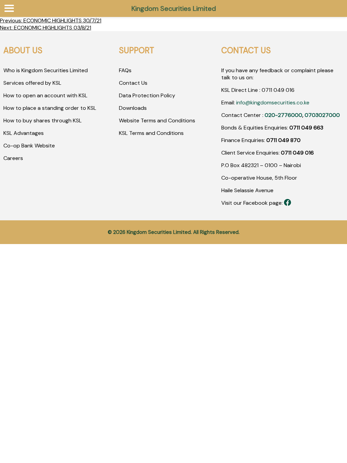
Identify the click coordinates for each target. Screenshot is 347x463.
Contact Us (133, 82)
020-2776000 (283, 115)
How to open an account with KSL (45, 95)
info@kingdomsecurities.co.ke (272, 102)
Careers (13, 158)
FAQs (125, 70)
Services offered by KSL (32, 82)
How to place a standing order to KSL (49, 108)
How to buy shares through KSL (42, 120)
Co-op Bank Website (29, 145)
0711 (267, 90)
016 (289, 90)
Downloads (133, 108)
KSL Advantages (23, 133)
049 (278, 90)
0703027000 (322, 115)
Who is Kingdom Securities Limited (45, 70)
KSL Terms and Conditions (151, 133)
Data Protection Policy (147, 95)
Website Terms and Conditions (157, 120)
